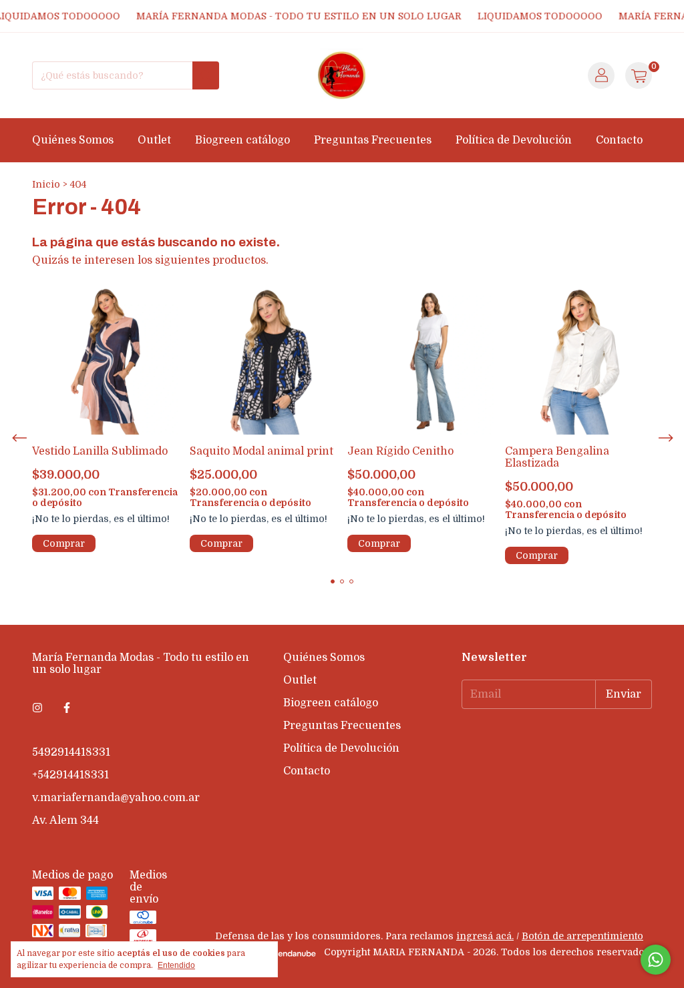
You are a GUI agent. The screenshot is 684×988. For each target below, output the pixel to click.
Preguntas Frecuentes (373, 140)
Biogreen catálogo (242, 140)
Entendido (176, 965)
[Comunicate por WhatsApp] (656, 960)
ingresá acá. (485, 936)
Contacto (619, 140)
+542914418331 (70, 775)
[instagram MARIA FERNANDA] (37, 708)
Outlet (154, 140)
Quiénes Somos (73, 140)
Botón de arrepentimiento (582, 936)
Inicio (46, 184)
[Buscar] (205, 75)
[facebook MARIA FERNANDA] (66, 708)
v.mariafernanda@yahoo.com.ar (116, 798)
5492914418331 (71, 752)
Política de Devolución (514, 140)
